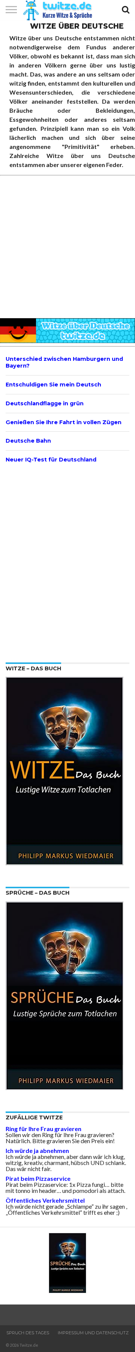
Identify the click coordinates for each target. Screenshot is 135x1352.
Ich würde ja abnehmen (37, 1150)
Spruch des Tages (27, 1332)
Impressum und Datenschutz (93, 1332)
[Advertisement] (67, 247)
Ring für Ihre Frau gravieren (43, 1128)
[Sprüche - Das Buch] (64, 1087)
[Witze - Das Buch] (64, 862)
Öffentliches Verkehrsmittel (45, 1200)
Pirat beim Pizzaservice (38, 1178)
